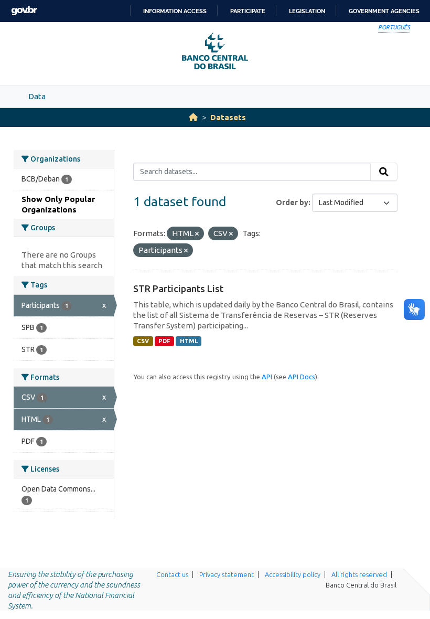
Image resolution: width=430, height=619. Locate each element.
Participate (247, 11)
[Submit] (383, 172)
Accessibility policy (292, 574)
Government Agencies (384, 11)
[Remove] (197, 234)
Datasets (228, 117)
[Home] (193, 117)
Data (37, 96)
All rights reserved (359, 574)
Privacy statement (226, 574)
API (267, 376)
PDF (164, 341)
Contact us (172, 574)
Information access (175, 11)
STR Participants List (178, 288)
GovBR (24, 11)
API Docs (301, 376)
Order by (292, 202)
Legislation (307, 11)
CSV (143, 341)
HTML (189, 341)
